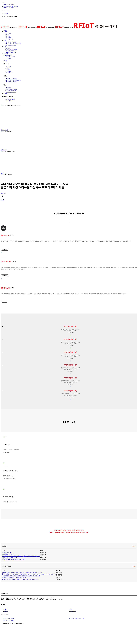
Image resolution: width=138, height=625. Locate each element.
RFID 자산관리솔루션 (8, 5)
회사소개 (5, 609)
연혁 (70, 609)
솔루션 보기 (4, 150)
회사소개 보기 (4, 130)
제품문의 (5, 13)
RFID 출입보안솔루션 (8, 8)
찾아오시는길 (72, 611)
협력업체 (5, 611)
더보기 (134, 546)
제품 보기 (3, 193)
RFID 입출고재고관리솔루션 (10, 6)
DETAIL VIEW (4, 249)
